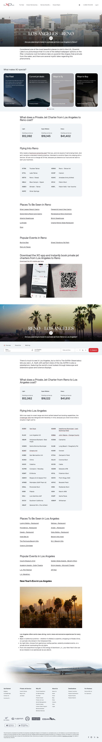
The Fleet (21, 5)
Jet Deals (22, 695)
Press (53, 695)
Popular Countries (72, 691)
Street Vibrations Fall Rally (60, 242)
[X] (94, 737)
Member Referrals (40, 710)
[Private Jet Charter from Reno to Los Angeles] (51, 333)
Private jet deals (33, 103)
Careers (54, 702)
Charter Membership (31, 5)
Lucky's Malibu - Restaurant (29, 523)
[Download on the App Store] (10, 725)
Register (6, 691)
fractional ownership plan (38, 153)
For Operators (88, 693)
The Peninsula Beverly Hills (29, 541)
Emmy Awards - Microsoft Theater (62, 565)
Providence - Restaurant (28, 528)
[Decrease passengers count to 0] (77, 350)
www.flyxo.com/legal (67, 736)
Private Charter (39, 697)
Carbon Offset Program (41, 706)
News (53, 693)
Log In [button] (96, 5)
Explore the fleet (9, 103)
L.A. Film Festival (26, 570)
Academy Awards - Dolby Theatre (31, 565)
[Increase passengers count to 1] (86, 350)
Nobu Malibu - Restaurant (60, 532)
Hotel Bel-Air (24, 537)
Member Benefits (45, 5)
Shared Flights (56, 5)
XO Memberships (40, 693)
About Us (54, 691)
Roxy (21, 227)
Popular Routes (72, 695)
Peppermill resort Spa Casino (61, 209)
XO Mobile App (7, 693)
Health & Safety (39, 704)
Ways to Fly (22, 693)
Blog (53, 697)
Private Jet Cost (40, 700)
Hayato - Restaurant (27, 532)
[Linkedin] (97, 737)
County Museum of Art (27, 561)
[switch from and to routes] (32, 350)
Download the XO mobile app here (32, 261)
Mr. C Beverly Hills (57, 541)
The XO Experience (40, 691)
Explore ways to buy (82, 103)
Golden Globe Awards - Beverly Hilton (64, 561)
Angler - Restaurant (58, 528)
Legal (53, 706)
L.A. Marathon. (25, 574)
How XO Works (23, 691)
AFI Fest (54, 570)
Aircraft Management (41, 702)
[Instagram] (91, 737)
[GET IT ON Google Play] (23, 725)
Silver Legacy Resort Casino (29, 209)
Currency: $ (6, 698)
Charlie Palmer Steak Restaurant (62, 223)
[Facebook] (88, 737)
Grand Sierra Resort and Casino (31, 214)
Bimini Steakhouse (57, 218)
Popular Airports (72, 697)
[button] (10, 688)
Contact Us (6, 695)
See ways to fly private (59, 103)
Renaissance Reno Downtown (61, 214)
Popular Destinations (73, 693)
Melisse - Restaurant (58, 523)
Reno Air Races (25, 247)
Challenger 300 (25, 418)
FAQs (53, 700)
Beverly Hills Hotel (57, 537)
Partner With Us (88, 691)
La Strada (23, 223)
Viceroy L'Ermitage (26, 546)
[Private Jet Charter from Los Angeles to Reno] (51, 38)
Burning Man (24, 242)
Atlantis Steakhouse (27, 218)
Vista (53, 704)
